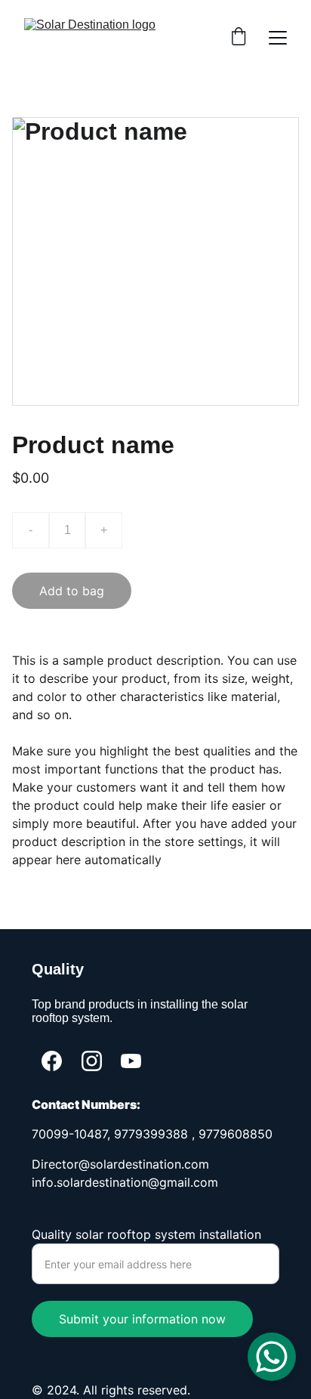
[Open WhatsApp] (272, 1357)
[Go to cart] (238, 37)
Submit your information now (142, 1318)
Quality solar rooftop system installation (146, 1234)
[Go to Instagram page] (92, 1061)
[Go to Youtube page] (131, 1061)
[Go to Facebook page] (52, 1061)
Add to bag (71, 590)
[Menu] (278, 38)
